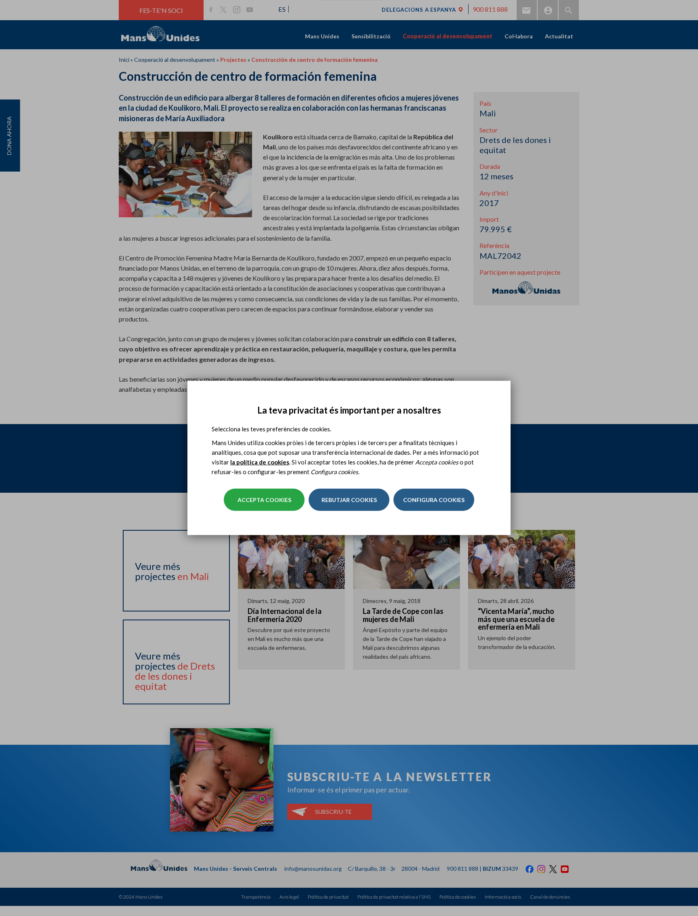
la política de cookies (259, 462)
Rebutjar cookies (349, 499)
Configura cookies (434, 499)
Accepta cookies (264, 499)
